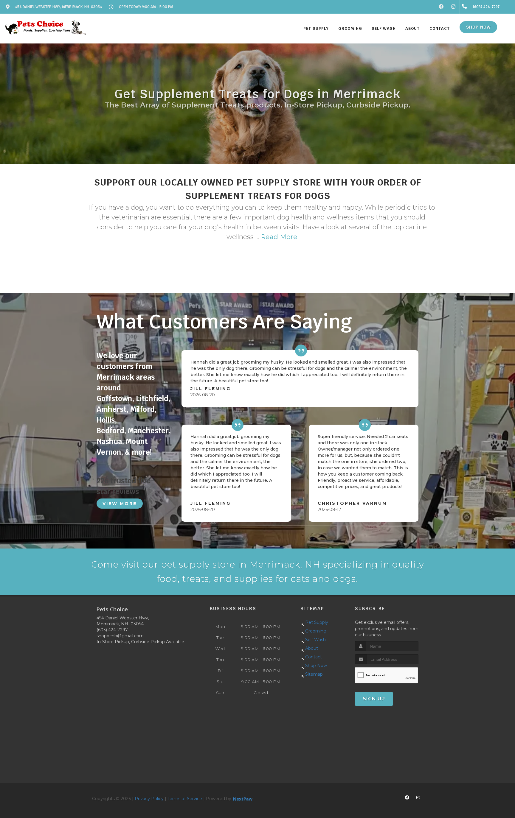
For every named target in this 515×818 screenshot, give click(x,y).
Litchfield (152, 398)
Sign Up (374, 699)
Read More (279, 237)
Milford (142, 409)
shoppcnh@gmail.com (120, 635)
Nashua (109, 441)
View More (120, 503)
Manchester (148, 430)
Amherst (111, 409)
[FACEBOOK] (441, 7)
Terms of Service (184, 798)
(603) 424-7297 (112, 629)
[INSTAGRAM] (453, 7)
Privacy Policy (149, 798)
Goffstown (114, 398)
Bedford (110, 430)
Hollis (106, 420)
